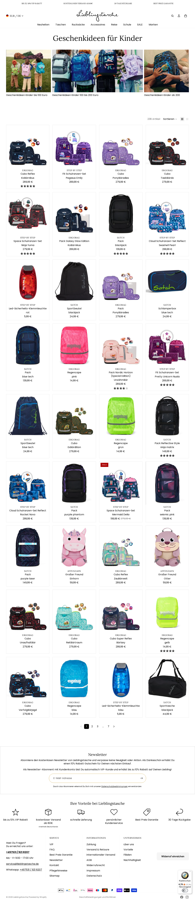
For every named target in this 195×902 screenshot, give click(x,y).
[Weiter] (114, 726)
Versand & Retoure (98, 849)
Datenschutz (94, 875)
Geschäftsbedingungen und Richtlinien (97, 897)
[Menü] (190, 872)
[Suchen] (172, 15)
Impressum (93, 870)
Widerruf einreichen (172, 856)
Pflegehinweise (58, 870)
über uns (129, 844)
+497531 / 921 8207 (31, 869)
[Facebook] (182, 897)
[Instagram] (187, 897)
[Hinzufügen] (44, 163)
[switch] (185, 890)
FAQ (52, 849)
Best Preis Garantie (61, 854)
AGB (89, 860)
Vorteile (128, 849)
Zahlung (91, 844)
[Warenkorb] (185, 15)
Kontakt (54, 865)
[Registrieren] (141, 778)
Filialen (128, 854)
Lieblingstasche (20, 897)
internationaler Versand (101, 854)
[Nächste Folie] (44, 146)
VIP (51, 844)
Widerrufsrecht (96, 865)
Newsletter (56, 860)
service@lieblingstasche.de (22, 864)
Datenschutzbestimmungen (114, 786)
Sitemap (55, 875)
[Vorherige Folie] (10, 146)
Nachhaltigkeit (132, 860)
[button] (170, 119)
